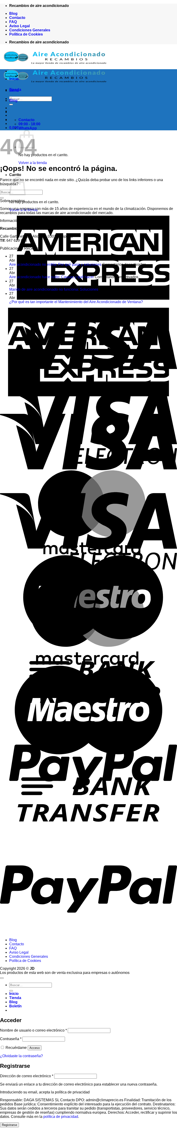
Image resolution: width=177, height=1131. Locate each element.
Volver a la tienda (32, 163)
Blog (13, 13)
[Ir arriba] (2, 978)
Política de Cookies (26, 34)
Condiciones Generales (29, 30)
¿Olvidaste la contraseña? (21, 1056)
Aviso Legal (19, 26)
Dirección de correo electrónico (26, 1076)
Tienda (15, 90)
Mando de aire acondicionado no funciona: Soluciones (53, 289)
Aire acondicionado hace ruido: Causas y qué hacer (51, 277)
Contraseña (10, 1039)
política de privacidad (60, 1117)
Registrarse (9, 1125)
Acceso (35, 1048)
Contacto (17, 18)
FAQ (13, 22)
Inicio (14, 79)
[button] (13, 128)
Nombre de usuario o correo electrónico (33, 1030)
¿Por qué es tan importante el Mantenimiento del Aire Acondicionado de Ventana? (76, 302)
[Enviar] (2, 198)
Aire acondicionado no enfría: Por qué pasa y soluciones (55, 264)
